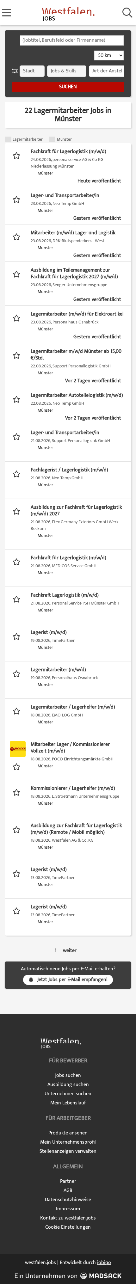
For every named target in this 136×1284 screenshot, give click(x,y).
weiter (70, 950)
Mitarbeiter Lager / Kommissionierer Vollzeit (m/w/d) (70, 747)
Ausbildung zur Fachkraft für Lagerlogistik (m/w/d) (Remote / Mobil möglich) (76, 829)
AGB (68, 1190)
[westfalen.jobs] (68, 13)
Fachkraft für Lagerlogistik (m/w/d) (68, 151)
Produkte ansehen (68, 1133)
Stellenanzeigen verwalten (68, 1151)
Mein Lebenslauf (68, 1103)
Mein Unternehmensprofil (68, 1142)
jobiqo (104, 1262)
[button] (16, 71)
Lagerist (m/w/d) (49, 632)
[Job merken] (18, 155)
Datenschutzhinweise (68, 1199)
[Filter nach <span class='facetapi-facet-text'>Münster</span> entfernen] (52, 139)
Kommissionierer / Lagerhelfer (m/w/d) (73, 788)
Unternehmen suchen (68, 1094)
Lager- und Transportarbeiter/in (65, 195)
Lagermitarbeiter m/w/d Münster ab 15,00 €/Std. (76, 354)
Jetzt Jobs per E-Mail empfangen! (72, 979)
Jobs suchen (68, 1075)
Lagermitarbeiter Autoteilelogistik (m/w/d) (77, 395)
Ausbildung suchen (68, 1084)
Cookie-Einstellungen (68, 1227)
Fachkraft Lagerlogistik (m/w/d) (65, 595)
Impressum (68, 1209)
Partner (68, 1181)
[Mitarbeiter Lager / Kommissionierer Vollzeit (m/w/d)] (18, 749)
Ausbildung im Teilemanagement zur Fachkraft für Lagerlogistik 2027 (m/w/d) (74, 273)
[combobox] (72, 40)
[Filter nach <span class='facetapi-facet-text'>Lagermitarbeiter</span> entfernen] (8, 139)
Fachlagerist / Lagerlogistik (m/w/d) (69, 470)
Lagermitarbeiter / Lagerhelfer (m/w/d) (73, 707)
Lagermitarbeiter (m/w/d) (58, 670)
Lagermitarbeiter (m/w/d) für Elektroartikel (77, 314)
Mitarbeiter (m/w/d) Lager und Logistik (73, 233)
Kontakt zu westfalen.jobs (68, 1218)
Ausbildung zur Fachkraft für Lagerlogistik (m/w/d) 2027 (76, 510)
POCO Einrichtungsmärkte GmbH (83, 759)
